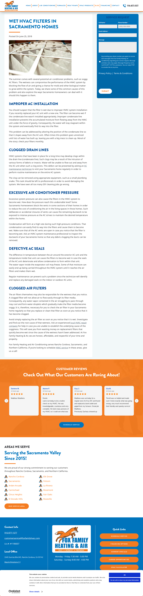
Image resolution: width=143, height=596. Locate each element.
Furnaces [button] (61, 6)
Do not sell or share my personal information (124, 580)
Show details (34, 592)
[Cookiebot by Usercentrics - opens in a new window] (14, 591)
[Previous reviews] (6, 401)
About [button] (35, 6)
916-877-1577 (132, 5)
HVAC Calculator (119, 567)
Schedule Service (71, 425)
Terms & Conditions (123, 73)
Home (28, 6)
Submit (105, 91)
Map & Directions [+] (12, 562)
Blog (97, 6)
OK (125, 575)
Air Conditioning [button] (47, 6)
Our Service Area (17, 506)
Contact (115, 6)
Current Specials (119, 552)
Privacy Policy (105, 73)
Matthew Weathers (18, 398)
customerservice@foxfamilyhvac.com (22, 538)
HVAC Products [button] (86, 6)
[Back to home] (11, 6)
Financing (105, 6)
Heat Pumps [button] (72, 6)
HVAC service (62, 347)
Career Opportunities (119, 560)
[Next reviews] (137, 401)
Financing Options (119, 544)
